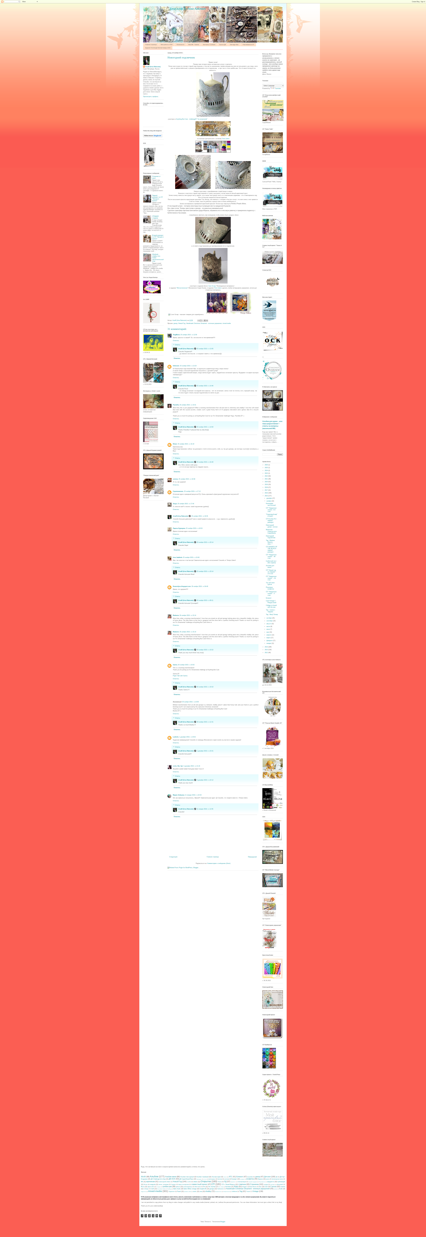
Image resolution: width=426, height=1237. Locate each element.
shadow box (218, 1191)
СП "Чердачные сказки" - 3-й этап (271, 578)
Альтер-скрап (216, 1177)
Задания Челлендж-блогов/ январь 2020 (157, 48)
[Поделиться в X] (203, 320)
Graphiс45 (203, 1189)
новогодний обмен (164, 1181)
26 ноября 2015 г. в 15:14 (187, 615)
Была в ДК (222, 44)
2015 (266, 496)
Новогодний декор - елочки (271, 526)
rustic (194, 1191)
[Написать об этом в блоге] (201, 320)
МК (142, 1181)
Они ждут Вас (234, 44)
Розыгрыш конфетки (270, 588)
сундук (266, 1184)
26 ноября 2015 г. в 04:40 (199, 586)
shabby (208, 1191)
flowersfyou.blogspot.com (182, 586)
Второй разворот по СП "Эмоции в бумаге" (158, 237)
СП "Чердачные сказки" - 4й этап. (271, 556)
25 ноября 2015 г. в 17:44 (186, 503)
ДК (276, 1176)
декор (175, 323)
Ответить (176, 340)
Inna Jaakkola (177, 557)
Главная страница (151, 44)
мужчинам (150, 1181)
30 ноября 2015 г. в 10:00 (190, 702)
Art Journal (211, 1186)
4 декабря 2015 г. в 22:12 (205, 780)
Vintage (255, 1191)
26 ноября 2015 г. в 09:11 (205, 600)
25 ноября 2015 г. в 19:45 (191, 557)
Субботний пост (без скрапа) (271, 562)
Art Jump (221, 1186)
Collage (146, 1188)
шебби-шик (167, 1186)
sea (201, 1191)
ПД (225, 1181)
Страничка (254, 1184)
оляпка (175, 479)
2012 (266, 652)
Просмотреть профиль (150, 96)
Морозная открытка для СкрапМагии (271, 531)
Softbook (234, 1191)
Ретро (145, 1184)
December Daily (161, 1188)
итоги (204, 1179)
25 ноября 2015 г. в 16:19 (186, 444)
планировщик (242, 1181)
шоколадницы (187, 1186)
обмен (195, 1181)
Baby (236, 1186)
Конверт (234, 1179)
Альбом (154, 1176)
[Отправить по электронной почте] (198, 320)
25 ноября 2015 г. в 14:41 (187, 405)
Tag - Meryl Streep (272, 614)
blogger (244, 1186)
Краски (260, 1179)
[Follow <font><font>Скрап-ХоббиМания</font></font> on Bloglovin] (152, 137)
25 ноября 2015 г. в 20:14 (205, 542)
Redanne (176, 615)
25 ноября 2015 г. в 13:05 (205, 348)
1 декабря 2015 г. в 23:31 (205, 751)
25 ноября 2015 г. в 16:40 (205, 462)
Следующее (173, 857)
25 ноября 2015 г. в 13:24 (188, 366)
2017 (266, 490)
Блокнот (268, 598)
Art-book (228, 1186)
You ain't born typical (270, 583)
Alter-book (197, 1186)
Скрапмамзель (178, 491)
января (269, 643)
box (260, 1186)
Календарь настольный (271, 504)
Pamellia (176, 405)
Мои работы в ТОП (167, 44)
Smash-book (226, 1191)
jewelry (275, 1188)
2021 (266, 479)
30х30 (143, 1177)
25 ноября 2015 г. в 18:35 (199, 516)
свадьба (152, 1184)
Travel (248, 1191)
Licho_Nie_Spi (178, 766)
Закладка (198, 1179)
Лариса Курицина (179, 528)
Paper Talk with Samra (180, 676)
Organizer (172, 1191)
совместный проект (199, 1184)
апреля (269, 635)
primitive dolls (187, 1191)
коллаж (227, 1179)
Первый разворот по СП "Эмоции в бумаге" (157, 198)
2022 (266, 476)
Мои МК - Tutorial (193, 44)
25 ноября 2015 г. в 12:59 (188, 335)
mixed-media (227, 323)
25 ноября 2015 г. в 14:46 (205, 386)
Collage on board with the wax (271, 606)
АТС (230, 1177)
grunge (212, 1189)
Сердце (173, 1184)
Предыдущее (252, 857)
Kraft (280, 1189)
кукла (267, 1179)
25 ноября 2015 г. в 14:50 (205, 427)
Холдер (158, 1186)
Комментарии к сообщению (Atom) (218, 863)
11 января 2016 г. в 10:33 (193, 795)
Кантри (220, 1179)
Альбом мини (170, 1177)
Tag (240, 1191)
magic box (143, 1191)
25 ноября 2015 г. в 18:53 (194, 528)
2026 (266, 465)
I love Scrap (212, 286)
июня (268, 629)
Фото (142, 1186)
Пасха (220, 1181)
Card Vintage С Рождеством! (271, 601)
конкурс (242, 1179)
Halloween (220, 1188)
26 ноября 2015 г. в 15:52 (205, 650)
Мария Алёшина (178, 795)
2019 (266, 484)
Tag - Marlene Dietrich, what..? (270, 542)
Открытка (206, 1181)
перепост (233, 1181)
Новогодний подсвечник (270, 537)
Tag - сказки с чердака (270, 611)
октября (269, 618)
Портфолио (262, 1181)
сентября (269, 621)
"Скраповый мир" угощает (271, 515)
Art (204, 1186)
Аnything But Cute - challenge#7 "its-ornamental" (191, 119)
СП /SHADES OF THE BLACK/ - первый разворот (271, 549)
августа (269, 623)
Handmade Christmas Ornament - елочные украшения (204, 323)
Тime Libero (218, 288)
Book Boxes (253, 1186)
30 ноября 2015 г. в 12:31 (205, 722)
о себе (189, 1181)
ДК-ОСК (172, 1179)
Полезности (180, 44)
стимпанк (242, 1184)
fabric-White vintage (190, 1189)
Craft (152, 1189)
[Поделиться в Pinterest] (207, 320)
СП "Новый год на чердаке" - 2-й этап (271, 571)
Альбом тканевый (202, 1177)
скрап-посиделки (183, 1184)
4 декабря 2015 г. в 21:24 (191, 766)
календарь (211, 1179)
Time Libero (225, 138)
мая (267, 632)
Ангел (225, 1176)
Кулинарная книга (277, 1179)
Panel (179, 1191)
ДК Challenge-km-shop (158, 1179)
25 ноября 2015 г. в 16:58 (187, 479)
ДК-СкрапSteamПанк (186, 1179)
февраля (269, 640)
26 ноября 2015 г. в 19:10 (205, 687)
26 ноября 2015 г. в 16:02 (186, 665)
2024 (266, 470)
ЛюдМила (176, 335)
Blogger (222, 1221)
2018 (266, 487)
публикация (281, 1181)
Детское (267, 1177)
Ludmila (175, 737)
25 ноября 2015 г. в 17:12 (192, 491)
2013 (266, 649)
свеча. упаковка (163, 1184)
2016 (266, 493)
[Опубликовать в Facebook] (205, 320)
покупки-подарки (252, 1181)
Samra (175, 665)
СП (213, 1184)
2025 (266, 467)
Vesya (175, 503)
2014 (266, 647)
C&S (266, 1186)
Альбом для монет (270, 566)
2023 (266, 473)
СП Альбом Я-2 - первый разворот (271, 520)
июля (268, 626)
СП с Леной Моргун (228, 1184)
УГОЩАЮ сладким (155, 217)
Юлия (175, 444)
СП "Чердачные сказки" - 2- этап (271, 593)
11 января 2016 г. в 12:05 (205, 809)
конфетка (250, 1179)
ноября (269, 501)
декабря (269, 498)
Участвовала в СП (248, 44)
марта (268, 637)
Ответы (177, 345)
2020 (266, 481)
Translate (278, 88)
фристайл (151, 1186)
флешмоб (280, 1184)
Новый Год (181, 323)
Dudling (169, 1188)
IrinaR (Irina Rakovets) (185, 348)
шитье (178, 1186)
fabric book (176, 1189)
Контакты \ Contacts (209, 44)
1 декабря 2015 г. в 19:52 (187, 737)
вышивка (250, 1176)
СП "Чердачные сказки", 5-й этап (271, 509)
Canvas (273, 1186)
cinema (282, 1186)
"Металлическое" (182, 288)
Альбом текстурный (187, 1177)
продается (270, 1181)
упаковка (272, 1184)
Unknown (176, 366)
